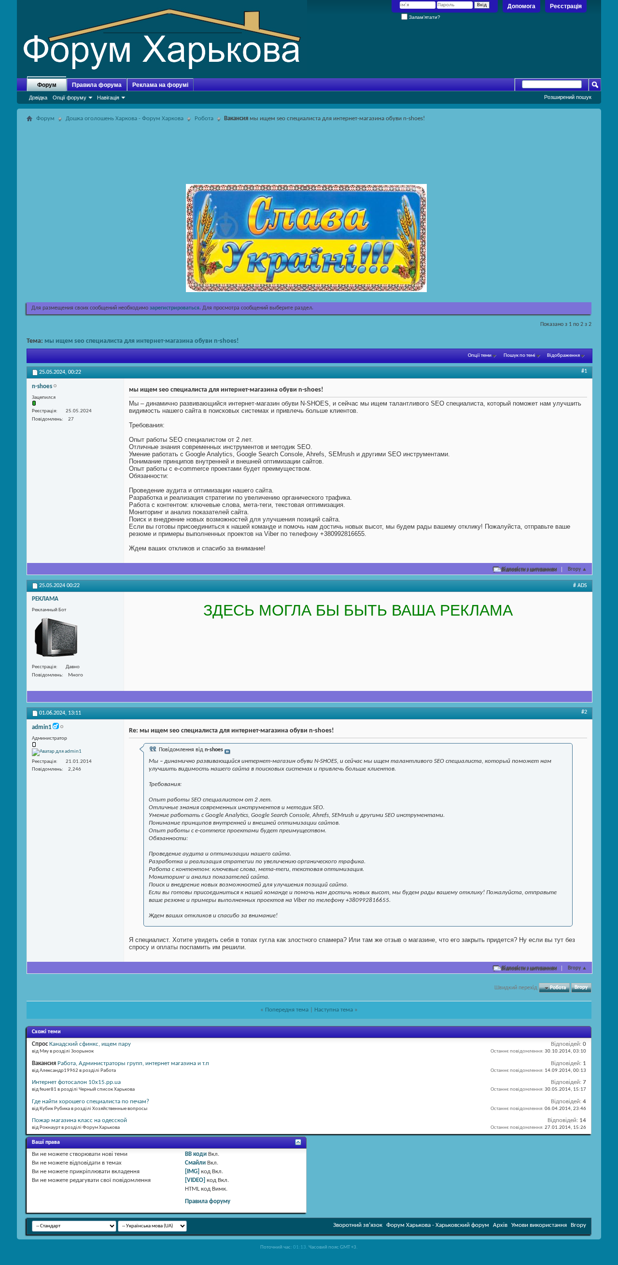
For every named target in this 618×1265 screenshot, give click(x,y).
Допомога (521, 6)
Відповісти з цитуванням (529, 569)
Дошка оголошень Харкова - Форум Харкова (124, 118)
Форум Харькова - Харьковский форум (437, 1225)
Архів (500, 1225)
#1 (584, 371)
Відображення (563, 355)
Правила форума (97, 85)
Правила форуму (207, 1201)
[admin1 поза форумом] (57, 752)
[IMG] (192, 1171)
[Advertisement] (309, 147)
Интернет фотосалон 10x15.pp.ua (76, 1082)
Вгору (577, 569)
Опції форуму (69, 97)
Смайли (195, 1163)
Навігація (108, 97)
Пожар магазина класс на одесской (79, 1120)
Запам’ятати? (423, 17)
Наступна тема (333, 1010)
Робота (204, 118)
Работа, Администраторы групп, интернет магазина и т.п (133, 1063)
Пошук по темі (519, 355)
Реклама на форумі (160, 85)
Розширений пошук (567, 97)
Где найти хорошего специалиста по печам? (90, 1101)
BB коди (196, 1154)
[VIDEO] (195, 1180)
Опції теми (480, 355)
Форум (46, 85)
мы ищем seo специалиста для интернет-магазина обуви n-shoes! (141, 341)
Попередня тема (287, 1010)
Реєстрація (566, 6)
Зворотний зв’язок (357, 1225)
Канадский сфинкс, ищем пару (90, 1044)
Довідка (38, 97)
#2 (584, 712)
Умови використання (539, 1225)
